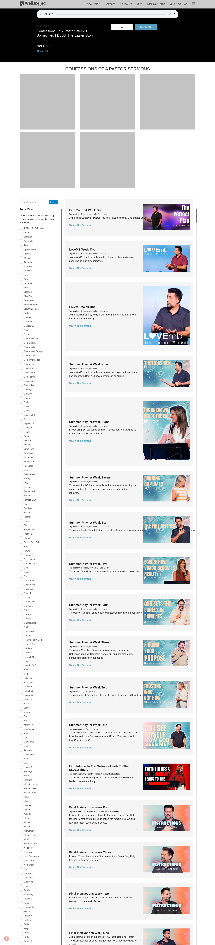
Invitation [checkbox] (28, 699)
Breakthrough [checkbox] (30, 304)
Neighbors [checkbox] (29, 848)
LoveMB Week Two (82, 249)
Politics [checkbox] (27, 920)
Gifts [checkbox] (26, 567)
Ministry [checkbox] (27, 801)
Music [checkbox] (27, 839)
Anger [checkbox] (27, 245)
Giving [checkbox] (27, 572)
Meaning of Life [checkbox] (31, 784)
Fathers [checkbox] (27, 495)
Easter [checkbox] (27, 436)
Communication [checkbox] (31, 338)
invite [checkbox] (26, 703)
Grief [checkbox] (26, 610)
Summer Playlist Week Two (88, 687)
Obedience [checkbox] (29, 877)
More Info (44, 51)
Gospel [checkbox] (27, 593)
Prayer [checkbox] (27, 932)
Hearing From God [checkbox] (33, 640)
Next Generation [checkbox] (31, 856)
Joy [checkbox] (25, 716)
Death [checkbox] (27, 410)
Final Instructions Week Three (90, 852)
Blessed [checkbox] (28, 292)
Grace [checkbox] (27, 597)
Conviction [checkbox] (29, 381)
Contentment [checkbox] (30, 376)
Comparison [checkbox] (30, 355)
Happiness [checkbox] (29, 631)
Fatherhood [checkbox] (29, 491)
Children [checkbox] (28, 321)
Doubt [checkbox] (27, 432)
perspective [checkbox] (29, 907)
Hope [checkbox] (26, 661)
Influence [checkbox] (28, 678)
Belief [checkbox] (26, 275)
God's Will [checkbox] (28, 589)
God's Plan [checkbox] (29, 580)
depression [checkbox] (29, 423)
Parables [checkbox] (28, 890)
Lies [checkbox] (26, 737)
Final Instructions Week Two (89, 893)
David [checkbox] (26, 406)
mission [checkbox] (27, 814)
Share (122, 27)
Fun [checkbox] (25, 546)
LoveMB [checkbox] (28, 767)
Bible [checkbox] (26, 287)
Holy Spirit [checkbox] (29, 657)
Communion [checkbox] (30, 343)
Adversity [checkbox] (28, 241)
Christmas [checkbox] (29, 326)
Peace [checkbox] (27, 903)
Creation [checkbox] (28, 393)
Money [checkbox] (27, 826)
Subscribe (146, 27)
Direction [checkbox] (28, 427)
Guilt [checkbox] (26, 627)
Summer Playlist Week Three (89, 642)
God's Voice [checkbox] (29, 584)
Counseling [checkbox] (29, 385)
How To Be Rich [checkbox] (31, 665)
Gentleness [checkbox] (29, 559)
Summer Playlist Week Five (88, 563)
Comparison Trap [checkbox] (32, 360)
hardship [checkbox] (28, 635)
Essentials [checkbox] (29, 457)
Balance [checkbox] (28, 266)
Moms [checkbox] (27, 822)
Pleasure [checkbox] (28, 915)
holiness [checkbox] (28, 652)
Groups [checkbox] (27, 614)
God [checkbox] (26, 576)
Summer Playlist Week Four (88, 605)
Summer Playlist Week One (88, 725)
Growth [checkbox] (27, 618)
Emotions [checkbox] (28, 453)
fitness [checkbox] (27, 521)
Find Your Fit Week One (85, 210)
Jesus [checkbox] (27, 707)
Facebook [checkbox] (28, 466)
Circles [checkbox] (27, 334)
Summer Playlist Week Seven (89, 477)
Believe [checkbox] (27, 279)
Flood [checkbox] (26, 525)
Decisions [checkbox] (28, 419)
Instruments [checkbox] (29, 695)
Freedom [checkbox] (28, 533)
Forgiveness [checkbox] (30, 529)
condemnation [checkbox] (30, 368)
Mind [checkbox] (26, 797)
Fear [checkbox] (26, 504)
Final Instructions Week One (89, 932)
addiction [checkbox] (28, 236)
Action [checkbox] (27, 232)
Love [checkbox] (26, 763)
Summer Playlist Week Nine (88, 364)
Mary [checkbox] (26, 775)
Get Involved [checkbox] (30, 563)
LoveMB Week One (82, 307)
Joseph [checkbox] (27, 712)
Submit (53, 202)
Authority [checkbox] (28, 262)
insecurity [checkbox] (28, 682)
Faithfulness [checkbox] (29, 474)
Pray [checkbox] (26, 928)
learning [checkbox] (27, 733)
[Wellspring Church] (32, 4)
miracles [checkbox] (28, 809)
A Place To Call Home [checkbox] (34, 228)
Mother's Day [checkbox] (30, 835)
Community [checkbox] (29, 347)
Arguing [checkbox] (27, 253)
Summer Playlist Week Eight (89, 421)
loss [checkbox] (26, 758)
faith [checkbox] (26, 470)
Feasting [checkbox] (28, 512)
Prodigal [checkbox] (28, 941)
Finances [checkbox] (28, 517)
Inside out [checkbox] (28, 686)
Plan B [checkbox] (27, 911)
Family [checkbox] (27, 478)
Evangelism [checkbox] (29, 461)
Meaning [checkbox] (28, 780)
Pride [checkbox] (26, 937)
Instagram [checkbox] (28, 691)
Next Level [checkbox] (29, 860)
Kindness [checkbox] (28, 724)
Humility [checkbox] (28, 669)
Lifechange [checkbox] (29, 741)
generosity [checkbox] (29, 555)
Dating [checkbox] (27, 402)
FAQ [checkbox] (26, 483)
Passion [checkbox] (28, 898)
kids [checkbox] (26, 720)
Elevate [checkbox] (27, 444)
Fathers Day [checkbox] (30, 500)
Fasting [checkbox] (27, 487)
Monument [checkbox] (29, 831)
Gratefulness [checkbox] (30, 601)
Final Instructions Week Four (89, 807)
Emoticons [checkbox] (29, 449)
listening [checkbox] (28, 750)
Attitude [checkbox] (27, 258)
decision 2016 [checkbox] (30, 415)
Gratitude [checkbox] (28, 606)
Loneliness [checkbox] (29, 754)
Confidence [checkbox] (29, 372)
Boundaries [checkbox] (29, 300)
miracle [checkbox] (27, 805)
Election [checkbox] (27, 440)
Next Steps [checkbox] (29, 864)
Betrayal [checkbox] (28, 283)
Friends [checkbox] (27, 538)
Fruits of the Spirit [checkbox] (32, 542)
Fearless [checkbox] (28, 508)
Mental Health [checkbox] (30, 788)
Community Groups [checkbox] (33, 351)
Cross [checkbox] (27, 398)
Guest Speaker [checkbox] (31, 623)
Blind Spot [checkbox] (28, 296)
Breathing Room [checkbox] (31, 309)
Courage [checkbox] (28, 389)
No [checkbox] (25, 869)
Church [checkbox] (27, 330)
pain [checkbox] (26, 886)
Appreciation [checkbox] (30, 249)
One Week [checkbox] (29, 881)
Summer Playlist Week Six (87, 522)
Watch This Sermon (80, 225)
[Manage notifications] (6, 938)
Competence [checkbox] (30, 364)
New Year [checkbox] (28, 852)
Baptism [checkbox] (28, 270)
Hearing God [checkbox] (30, 644)
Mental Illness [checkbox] (30, 792)
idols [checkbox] (26, 674)
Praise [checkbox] (27, 924)
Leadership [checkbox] (29, 729)
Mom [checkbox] (26, 818)
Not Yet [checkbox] (27, 873)
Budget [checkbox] (27, 313)
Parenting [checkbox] (28, 894)
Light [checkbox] (26, 746)
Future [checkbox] (27, 550)
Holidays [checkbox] (28, 648)
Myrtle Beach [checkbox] (30, 843)
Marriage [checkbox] (28, 771)
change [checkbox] (27, 317)
